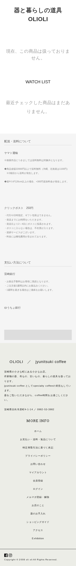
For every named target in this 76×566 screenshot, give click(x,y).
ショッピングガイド (37, 522)
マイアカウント (38, 472)
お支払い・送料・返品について (38, 439)
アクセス (38, 530)
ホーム (38, 431)
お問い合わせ (38, 464)
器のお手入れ (38, 513)
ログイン (38, 489)
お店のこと (38, 505)
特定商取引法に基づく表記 (38, 447)
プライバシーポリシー (38, 455)
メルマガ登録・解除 (37, 497)
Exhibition (38, 538)
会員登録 (38, 480)
